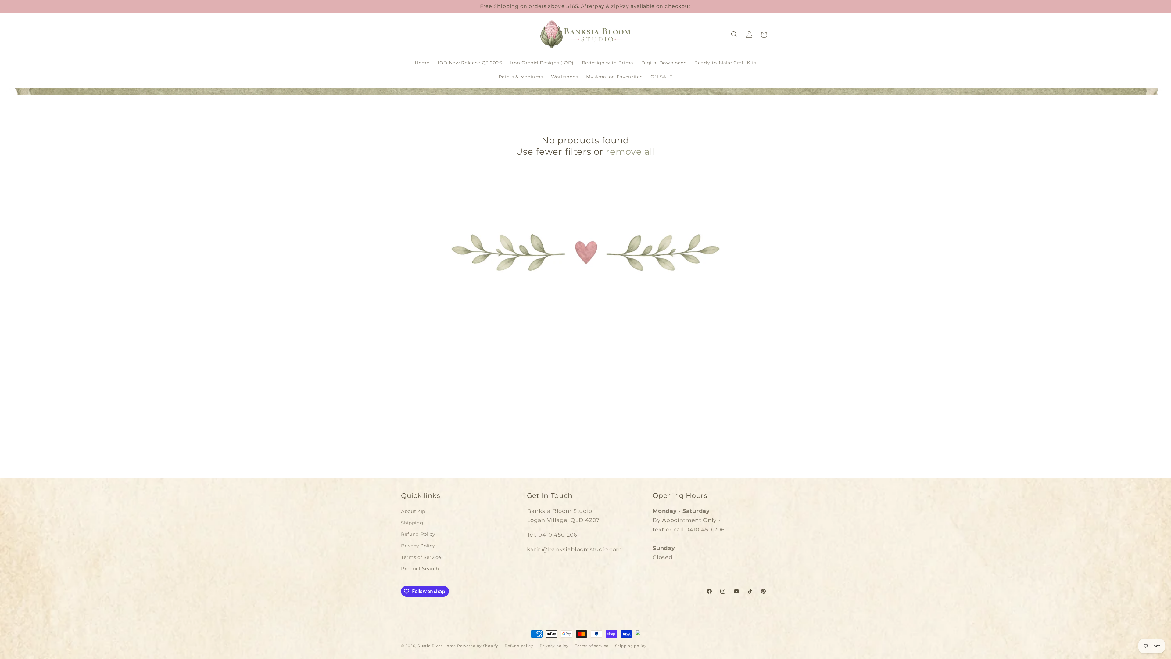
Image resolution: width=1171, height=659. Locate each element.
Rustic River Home (436, 645)
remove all (630, 151)
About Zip (413, 511)
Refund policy (519, 645)
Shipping (412, 523)
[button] (734, 34)
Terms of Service (421, 557)
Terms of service (591, 645)
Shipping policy (631, 645)
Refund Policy (418, 534)
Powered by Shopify (477, 645)
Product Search (420, 568)
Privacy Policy (418, 546)
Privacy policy (554, 645)
